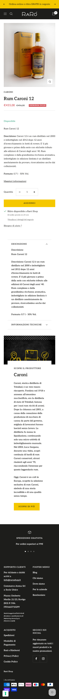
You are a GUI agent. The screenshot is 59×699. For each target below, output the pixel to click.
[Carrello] (53, 13)
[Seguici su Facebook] (36, 658)
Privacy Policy (11, 656)
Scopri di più (27, 506)
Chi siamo (38, 578)
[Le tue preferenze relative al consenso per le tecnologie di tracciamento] (5, 693)
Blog (35, 572)
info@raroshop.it (12, 580)
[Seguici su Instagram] (43, 658)
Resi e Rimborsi (12, 650)
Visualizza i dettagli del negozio (21, 219)
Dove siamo (39, 583)
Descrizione (19, 244)
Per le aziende (40, 589)
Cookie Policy (11, 661)
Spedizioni (9, 635)
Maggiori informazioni (15, 181)
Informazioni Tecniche (26, 324)
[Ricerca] (11, 13)
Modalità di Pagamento (10, 643)
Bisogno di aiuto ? (13, 225)
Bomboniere (39, 595)
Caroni (8, 92)
